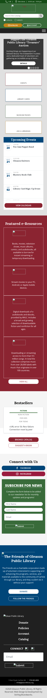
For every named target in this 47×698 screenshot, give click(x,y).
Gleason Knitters (21, 161)
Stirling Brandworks (23, 694)
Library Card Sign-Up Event (26, 188)
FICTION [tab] (23, 411)
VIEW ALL (23, 381)
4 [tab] (35, 67)
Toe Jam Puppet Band (23, 147)
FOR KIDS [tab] (23, 418)
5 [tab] (37, 67)
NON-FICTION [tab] (23, 414)
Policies (23, 628)
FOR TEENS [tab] (23, 421)
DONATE (23, 591)
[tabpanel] (23, 54)
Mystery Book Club (22, 174)
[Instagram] (32, 648)
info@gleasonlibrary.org (25, 682)
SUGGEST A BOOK (23, 445)
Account (23, 633)
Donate (23, 622)
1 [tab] (28, 67)
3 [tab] (32, 67)
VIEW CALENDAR (23, 205)
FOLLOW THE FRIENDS (23, 598)
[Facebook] (26, 648)
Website (20, 20)
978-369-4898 (34, 680)
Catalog (9, 20)
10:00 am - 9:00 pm (35, 1)
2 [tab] (30, 67)
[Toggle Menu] (44, 31)
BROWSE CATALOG (23, 439)
